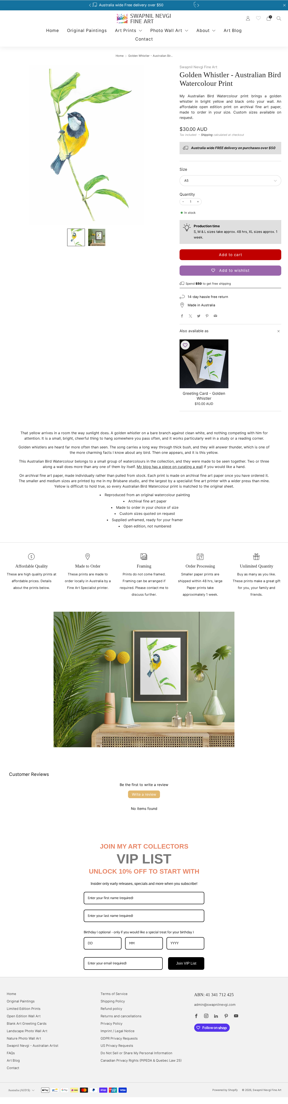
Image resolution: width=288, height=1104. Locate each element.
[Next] (198, 5)
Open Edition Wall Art (23, 1016)
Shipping (207, 134)
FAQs (11, 1053)
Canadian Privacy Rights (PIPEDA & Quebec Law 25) (141, 1061)
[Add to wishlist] (185, 345)
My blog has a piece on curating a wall (170, 466)
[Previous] (90, 5)
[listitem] (144, 5)
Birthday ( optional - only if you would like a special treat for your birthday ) (139, 932)
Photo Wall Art (166, 30)
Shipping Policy (113, 1001)
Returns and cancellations (121, 1016)
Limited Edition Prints (23, 1009)
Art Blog (233, 30)
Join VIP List (186, 963)
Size (183, 169)
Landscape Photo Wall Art (27, 1031)
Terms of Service (114, 994)
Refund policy (111, 1009)
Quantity (187, 194)
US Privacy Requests (117, 1046)
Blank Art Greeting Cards (27, 1024)
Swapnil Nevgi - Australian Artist (32, 1046)
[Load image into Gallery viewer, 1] (76, 237)
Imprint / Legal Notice (118, 1031)
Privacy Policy (111, 1024)
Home (52, 30)
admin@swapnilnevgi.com (215, 1005)
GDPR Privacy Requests (119, 1038)
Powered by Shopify (225, 1090)
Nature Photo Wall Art (24, 1038)
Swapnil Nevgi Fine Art (198, 67)
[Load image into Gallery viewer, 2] (97, 237)
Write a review (144, 794)
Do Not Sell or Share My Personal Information (136, 1053)
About (203, 30)
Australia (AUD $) (19, 1090)
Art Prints (125, 30)
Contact (144, 39)
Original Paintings (87, 30)
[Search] (279, 18)
